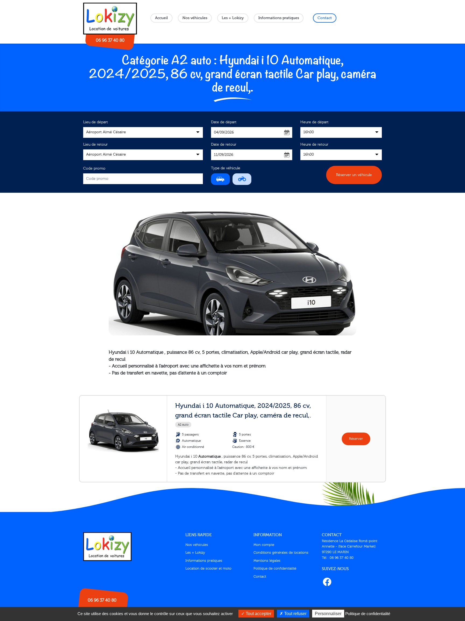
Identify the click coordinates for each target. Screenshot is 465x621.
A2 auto (183, 424)
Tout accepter (258, 613)
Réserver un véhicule (354, 175)
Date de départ (224, 122)
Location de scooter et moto (208, 568)
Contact (325, 18)
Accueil (161, 18)
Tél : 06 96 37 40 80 (338, 558)
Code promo (94, 168)
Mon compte (263, 545)
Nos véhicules (194, 18)
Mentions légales (266, 561)
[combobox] (143, 132)
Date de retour (223, 144)
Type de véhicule (225, 168)
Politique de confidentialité (274, 568)
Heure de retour (314, 144)
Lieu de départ (95, 122)
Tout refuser (295, 613)
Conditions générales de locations (280, 553)
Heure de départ (314, 122)
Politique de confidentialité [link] (367, 613)
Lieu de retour (95, 144)
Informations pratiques (278, 18)
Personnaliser (328, 613)
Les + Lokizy (233, 18)
